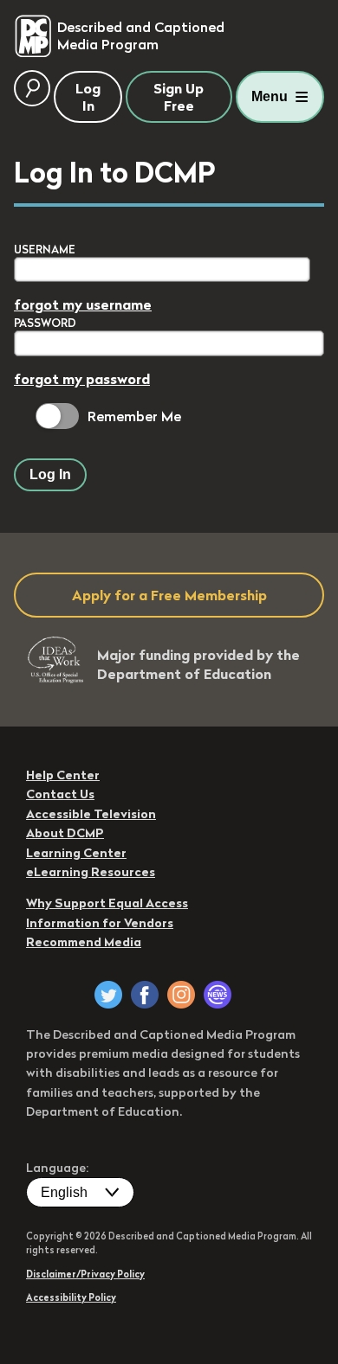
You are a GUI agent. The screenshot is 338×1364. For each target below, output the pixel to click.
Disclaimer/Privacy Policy (85, 1274)
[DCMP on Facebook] (145, 995)
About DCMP (65, 833)
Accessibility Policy (71, 1297)
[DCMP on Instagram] (181, 995)
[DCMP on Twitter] (108, 995)
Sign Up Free (178, 97)
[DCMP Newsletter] (217, 995)
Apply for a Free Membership (169, 595)
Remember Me (134, 416)
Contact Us (60, 794)
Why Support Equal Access (107, 903)
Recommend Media (83, 942)
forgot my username (83, 304)
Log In (50, 474)
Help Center (63, 775)
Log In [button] (88, 97)
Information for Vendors (99, 923)
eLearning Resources (90, 872)
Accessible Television (91, 814)
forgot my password (82, 378)
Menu (269, 96)
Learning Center (76, 853)
